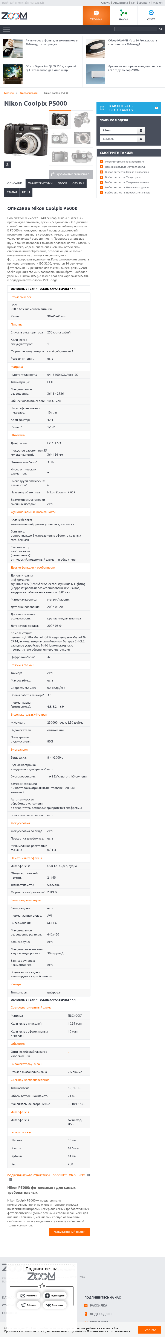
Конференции (140, 2)
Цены (26, 192)
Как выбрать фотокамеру (121, 108)
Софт (151, 19)
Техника (96, 19)
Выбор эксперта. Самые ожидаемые (127, 171)
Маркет (158, 2)
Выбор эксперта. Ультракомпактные (127, 182)
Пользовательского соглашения (108, 1331)
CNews (105, 2)
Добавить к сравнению (73, 174)
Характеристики (40, 183)
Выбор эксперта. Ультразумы (123, 177)
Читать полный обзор (69, 1232)
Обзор (62, 183)
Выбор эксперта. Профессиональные (127, 192)
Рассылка (98, 1305)
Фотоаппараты (29, 92)
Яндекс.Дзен (101, 1314)
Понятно (149, 1329)
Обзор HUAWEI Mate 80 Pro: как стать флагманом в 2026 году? (132, 42)
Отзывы (78, 183)
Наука (123, 19)
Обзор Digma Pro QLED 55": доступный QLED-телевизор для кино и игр (51, 68)
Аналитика (120, 2)
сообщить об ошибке (69, 1175)
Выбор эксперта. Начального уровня (127, 187)
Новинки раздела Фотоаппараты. (125, 166)
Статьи (12, 192)
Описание (14, 183)
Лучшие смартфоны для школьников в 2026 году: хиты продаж (52, 42)
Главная (9, 92)
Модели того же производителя (125, 161)
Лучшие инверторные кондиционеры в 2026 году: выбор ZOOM (134, 68)
